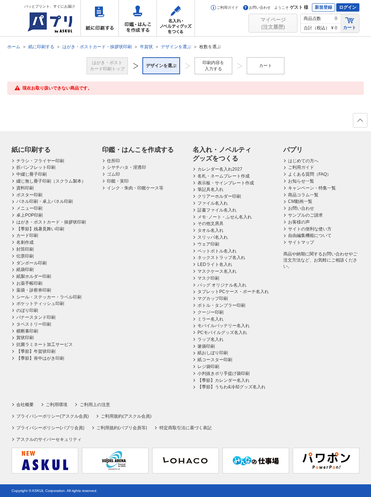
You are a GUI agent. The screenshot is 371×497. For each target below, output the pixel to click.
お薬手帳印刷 (29, 283)
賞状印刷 (25, 337)
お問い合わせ (260, 7)
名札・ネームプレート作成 (223, 176)
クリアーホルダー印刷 (219, 196)
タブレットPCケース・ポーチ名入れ (233, 291)
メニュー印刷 (29, 208)
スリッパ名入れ (212, 237)
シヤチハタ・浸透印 (126, 167)
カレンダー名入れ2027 (219, 169)
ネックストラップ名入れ (221, 257)
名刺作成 (25, 242)
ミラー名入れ (210, 319)
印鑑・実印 (118, 181)
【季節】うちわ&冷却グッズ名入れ (231, 386)
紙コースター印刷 (214, 359)
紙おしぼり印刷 (212, 352)
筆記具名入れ (210, 189)
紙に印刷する (99, 18)
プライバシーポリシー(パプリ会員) (50, 427)
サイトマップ (301, 242)
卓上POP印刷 (29, 215)
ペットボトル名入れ (217, 251)
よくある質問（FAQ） (309, 174)
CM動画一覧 (300, 201)
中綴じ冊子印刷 (31, 174)
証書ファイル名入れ (217, 210)
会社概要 (25, 404)
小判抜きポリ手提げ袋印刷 (223, 373)
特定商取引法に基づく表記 (185, 427)
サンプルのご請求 (305, 215)
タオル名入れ (210, 230)
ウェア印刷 (208, 244)
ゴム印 (113, 174)
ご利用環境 (56, 404)
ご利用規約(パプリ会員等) (121, 427)
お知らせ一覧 (301, 181)
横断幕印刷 (27, 331)
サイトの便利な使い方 (310, 228)
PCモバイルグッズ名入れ (222, 332)
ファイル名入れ (212, 203)
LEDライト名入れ (214, 264)
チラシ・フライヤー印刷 (40, 160)
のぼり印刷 (27, 310)
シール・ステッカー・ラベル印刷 (49, 297)
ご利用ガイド (227, 7)
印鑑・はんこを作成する (138, 18)
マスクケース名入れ (217, 271)
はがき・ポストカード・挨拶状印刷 (51, 222)
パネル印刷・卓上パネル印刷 (44, 201)
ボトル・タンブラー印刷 (221, 305)
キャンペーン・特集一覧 (312, 188)
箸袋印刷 (206, 346)
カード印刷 (27, 235)
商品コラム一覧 (303, 194)
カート (349, 27)
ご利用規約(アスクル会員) (126, 416)
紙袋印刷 (25, 269)
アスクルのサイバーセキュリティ (49, 439)
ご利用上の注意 (95, 404)
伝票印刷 (25, 256)
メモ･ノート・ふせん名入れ (224, 217)
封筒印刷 (25, 249)
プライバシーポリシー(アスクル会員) (52, 416)
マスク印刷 (208, 278)
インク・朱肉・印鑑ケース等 (135, 188)
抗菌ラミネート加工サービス (44, 344)
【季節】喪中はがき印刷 (40, 358)
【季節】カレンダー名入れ (223, 380)
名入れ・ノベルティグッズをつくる (176, 18)
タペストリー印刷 (33, 324)
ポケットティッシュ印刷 (40, 303)
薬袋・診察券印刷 (33, 290)
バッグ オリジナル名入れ (221, 285)
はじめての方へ (303, 160)
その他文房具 (210, 223)
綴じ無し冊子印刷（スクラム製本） (51, 181)
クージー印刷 (210, 312)
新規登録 (323, 7)
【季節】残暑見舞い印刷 (40, 228)
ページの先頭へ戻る (360, 120)
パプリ (293, 149)
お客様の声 (299, 222)
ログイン (348, 7)
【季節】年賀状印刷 (35, 351)
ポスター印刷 (29, 194)
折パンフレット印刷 (35, 167)
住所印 (113, 160)
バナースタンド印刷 (35, 317)
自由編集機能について (310, 235)
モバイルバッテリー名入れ (223, 325)
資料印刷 (25, 188)
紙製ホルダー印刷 (33, 276)
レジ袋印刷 (208, 366)
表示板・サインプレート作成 (225, 182)
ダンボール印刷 (31, 263)
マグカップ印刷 (212, 298)
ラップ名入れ (210, 339)
